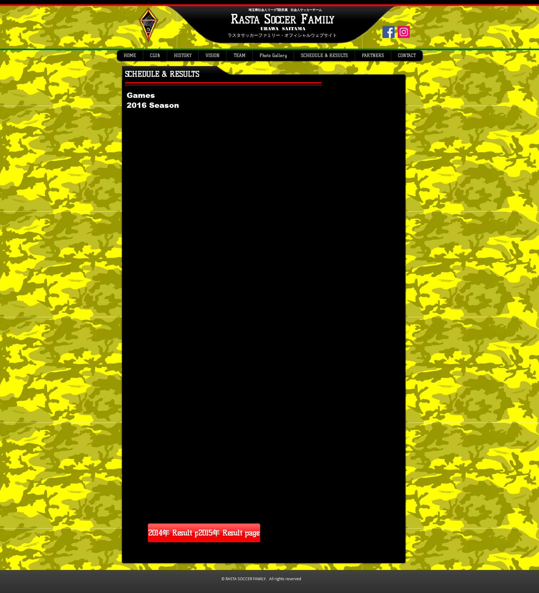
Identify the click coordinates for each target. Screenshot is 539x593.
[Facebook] (388, 32)
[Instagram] (404, 32)
